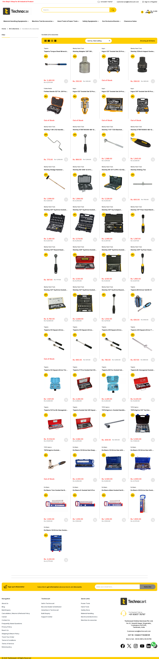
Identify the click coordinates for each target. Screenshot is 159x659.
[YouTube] (142, 646)
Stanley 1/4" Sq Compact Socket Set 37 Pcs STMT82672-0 (111, 210)
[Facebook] (123, 646)
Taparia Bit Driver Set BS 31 (141, 290)
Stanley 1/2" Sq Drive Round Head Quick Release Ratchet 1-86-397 (113, 290)
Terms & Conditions (9, 640)
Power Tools (85, 603)
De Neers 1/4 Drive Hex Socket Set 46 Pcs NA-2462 (55, 530)
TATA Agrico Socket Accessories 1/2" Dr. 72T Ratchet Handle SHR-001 (53, 450)
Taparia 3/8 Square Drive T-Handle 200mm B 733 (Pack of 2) (142, 330)
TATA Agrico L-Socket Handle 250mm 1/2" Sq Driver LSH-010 (113, 410)
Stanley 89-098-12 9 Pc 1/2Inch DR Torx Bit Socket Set (84, 170)
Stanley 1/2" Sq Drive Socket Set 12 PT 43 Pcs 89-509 (55, 290)
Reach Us (5, 630)
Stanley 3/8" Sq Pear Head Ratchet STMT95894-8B (141, 250)
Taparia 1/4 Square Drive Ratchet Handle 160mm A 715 (55, 330)
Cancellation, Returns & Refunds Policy (16, 613)
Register (154, 2)
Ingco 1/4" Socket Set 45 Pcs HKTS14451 (142, 91)
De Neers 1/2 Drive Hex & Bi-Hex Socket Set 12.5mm (141, 450)
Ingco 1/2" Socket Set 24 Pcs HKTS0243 (113, 91)
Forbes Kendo (48, 88)
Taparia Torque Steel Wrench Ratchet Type (55, 51)
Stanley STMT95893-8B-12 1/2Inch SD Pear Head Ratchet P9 (142, 130)
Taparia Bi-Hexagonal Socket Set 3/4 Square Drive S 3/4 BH (142, 370)
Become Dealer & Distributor (51, 607)
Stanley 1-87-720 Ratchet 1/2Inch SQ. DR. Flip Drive (112, 130)
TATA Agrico (105, 407)
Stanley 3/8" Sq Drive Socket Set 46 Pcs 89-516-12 (84, 250)
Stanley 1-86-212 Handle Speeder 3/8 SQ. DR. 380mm (55, 130)
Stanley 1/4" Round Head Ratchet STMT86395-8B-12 (55, 250)
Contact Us (6, 620)
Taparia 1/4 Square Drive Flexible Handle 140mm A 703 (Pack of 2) (84, 330)
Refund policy (7, 647)
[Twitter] (129, 646)
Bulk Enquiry (6, 610)
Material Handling (87, 613)
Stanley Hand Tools (78, 48)
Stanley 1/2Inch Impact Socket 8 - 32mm (142, 51)
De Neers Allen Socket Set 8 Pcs (112, 490)
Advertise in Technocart (50, 610)
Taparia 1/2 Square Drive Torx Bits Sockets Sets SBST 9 (55, 370)
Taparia (46, 48)
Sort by (90, 41)
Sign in (147, 2)
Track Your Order (8, 637)
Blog (3, 607)
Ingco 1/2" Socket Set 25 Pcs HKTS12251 (113, 51)
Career (4, 617)
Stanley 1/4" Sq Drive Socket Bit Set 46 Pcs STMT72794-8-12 (55, 210)
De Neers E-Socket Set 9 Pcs (84, 490)
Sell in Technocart (47, 603)
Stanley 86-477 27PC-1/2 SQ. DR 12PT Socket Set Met (113, 170)
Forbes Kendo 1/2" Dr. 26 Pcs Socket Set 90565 (55, 91)
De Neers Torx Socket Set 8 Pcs (54, 490)
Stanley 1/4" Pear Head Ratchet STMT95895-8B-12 (143, 210)
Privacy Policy (7, 627)
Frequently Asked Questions (12, 623)
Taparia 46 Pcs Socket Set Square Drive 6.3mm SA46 (112, 370)
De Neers (75, 447)
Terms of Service (8, 643)
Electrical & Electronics (89, 617)
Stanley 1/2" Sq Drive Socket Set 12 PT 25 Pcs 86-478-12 (84, 290)
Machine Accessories (89, 620)
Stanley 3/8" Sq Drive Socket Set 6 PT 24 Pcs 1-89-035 (113, 250)
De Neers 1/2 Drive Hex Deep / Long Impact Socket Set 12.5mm (84, 450)
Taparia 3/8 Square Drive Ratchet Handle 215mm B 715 (113, 330)
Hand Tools (85, 607)
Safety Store (85, 610)
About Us (5, 603)
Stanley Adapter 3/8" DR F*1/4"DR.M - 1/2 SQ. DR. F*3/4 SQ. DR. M (85, 51)
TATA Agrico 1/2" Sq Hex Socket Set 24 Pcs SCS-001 (141, 410)
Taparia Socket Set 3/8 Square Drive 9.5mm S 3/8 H (84, 410)
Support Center (46, 617)
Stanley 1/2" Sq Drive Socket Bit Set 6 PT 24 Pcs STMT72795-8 (84, 210)
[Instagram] (136, 646)
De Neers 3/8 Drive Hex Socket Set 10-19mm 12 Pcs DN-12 (142, 490)
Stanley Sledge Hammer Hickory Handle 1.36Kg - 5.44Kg (53, 170)
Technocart (12, 658)
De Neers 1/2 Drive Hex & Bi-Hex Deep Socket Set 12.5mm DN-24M (113, 450)
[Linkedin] (149, 646)
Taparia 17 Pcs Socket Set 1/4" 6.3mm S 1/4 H (84, 370)
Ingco (103, 48)
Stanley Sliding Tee (138, 170)
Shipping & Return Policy (10, 633)
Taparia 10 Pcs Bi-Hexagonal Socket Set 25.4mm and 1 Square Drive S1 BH (55, 410)
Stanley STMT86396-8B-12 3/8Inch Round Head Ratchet (84, 130)
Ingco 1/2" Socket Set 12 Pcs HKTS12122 (84, 91)
